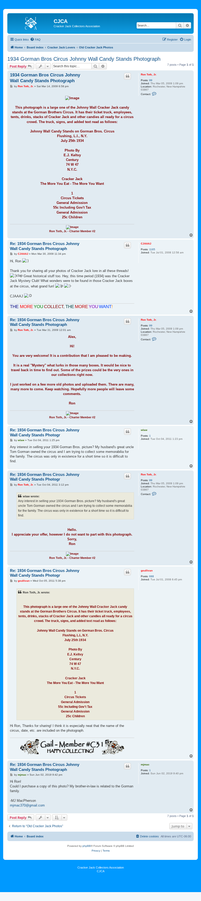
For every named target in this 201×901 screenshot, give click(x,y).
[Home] (31, 22)
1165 (152, 249)
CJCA (100, 871)
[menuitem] (35, 39)
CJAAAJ (146, 243)
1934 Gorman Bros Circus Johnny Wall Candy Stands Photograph (83, 59)
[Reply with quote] (127, 76)
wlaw (144, 430)
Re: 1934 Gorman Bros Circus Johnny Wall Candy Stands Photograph (44, 246)
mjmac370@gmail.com (27, 805)
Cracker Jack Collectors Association (100, 867)
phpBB (86, 845)
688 (151, 576)
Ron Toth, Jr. (149, 74)
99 (150, 80)
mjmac (145, 764)
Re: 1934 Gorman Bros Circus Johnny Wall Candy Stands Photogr (44, 432)
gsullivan (147, 570)
